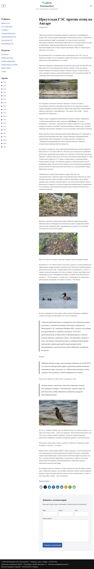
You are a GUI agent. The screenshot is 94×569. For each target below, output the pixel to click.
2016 (4, 116)
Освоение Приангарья (8, 33)
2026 (4, 82)
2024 (4, 89)
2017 (4, 113)
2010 (4, 137)
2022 (4, 96)
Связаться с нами (35, 562)
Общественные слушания (9, 64)
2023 (4, 92)
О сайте (3, 71)
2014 (4, 123)
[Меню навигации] (3, 5)
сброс (74, 65)
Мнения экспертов (7, 58)
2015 (4, 120)
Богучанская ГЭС (6, 40)
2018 (4, 109)
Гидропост (18, 567)
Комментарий (47, 518)
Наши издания (5, 68)
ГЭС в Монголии (6, 26)
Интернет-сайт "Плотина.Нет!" (19, 562)
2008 (4, 143)
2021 (4, 99)
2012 (4, 130)
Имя (44, 510)
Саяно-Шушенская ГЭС (8, 37)
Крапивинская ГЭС (7, 43)
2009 (4, 140)
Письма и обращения (8, 61)
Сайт (76, 510)
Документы (5, 54)
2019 (4, 106)
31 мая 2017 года (76, 226)
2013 (4, 126)
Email (61, 510)
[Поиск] (91, 6)
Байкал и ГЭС (5, 23)
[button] (41, 487)
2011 (4, 133)
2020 (4, 102)
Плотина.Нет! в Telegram (30, 567)
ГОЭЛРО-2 (4, 30)
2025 (4, 85)
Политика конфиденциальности (58, 564)
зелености (72, 451)
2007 (4, 147)
